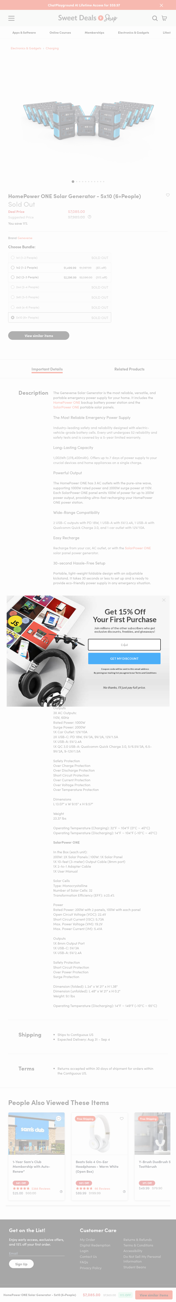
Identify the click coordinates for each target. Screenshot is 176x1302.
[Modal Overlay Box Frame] (88, 651)
